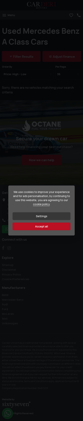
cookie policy (41, 204)
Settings (41, 216)
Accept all (41, 226)
